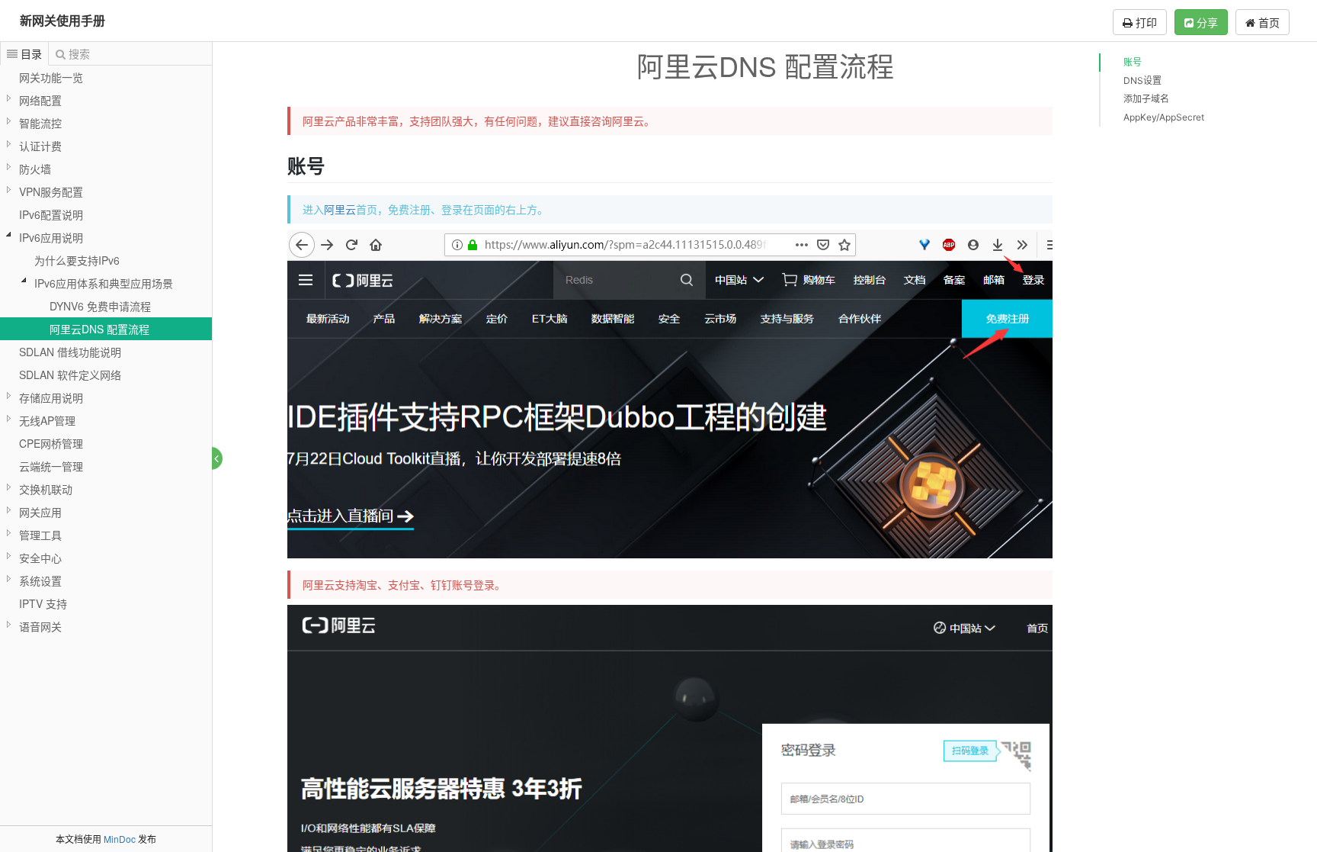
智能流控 (40, 122)
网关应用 (40, 511)
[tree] (106, 352)
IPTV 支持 (43, 603)
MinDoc (120, 838)
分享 (1206, 22)
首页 (1267, 22)
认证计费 (40, 145)
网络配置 (40, 100)
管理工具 (40, 534)
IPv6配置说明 (51, 214)
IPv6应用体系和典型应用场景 (103, 283)
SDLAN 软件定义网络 (70, 374)
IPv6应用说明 (51, 237)
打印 (1145, 22)
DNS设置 (1142, 80)
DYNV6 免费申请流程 (100, 305)
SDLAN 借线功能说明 (70, 351)
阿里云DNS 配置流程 (99, 328)
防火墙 (35, 168)
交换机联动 (45, 489)
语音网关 (40, 626)
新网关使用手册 (62, 20)
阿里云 (340, 209)
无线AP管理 (47, 420)
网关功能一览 (51, 77)
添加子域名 (1146, 98)
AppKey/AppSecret (1163, 117)
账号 (1132, 62)
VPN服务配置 (51, 191)
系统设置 (40, 580)
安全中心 (40, 557)
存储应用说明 (51, 397)
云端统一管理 (51, 466)
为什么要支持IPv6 (77, 260)
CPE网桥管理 (51, 443)
